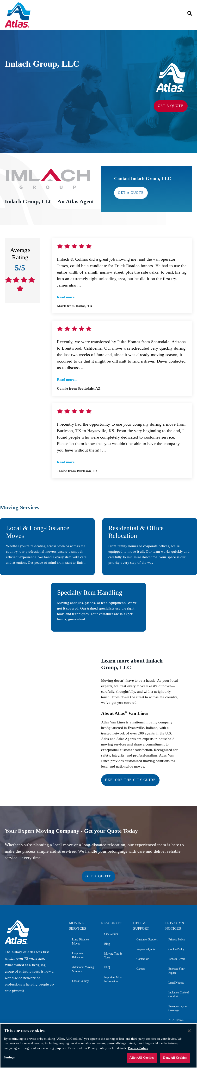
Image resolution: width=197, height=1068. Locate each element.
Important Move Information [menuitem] (113, 979)
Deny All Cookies (175, 1057)
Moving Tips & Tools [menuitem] (113, 955)
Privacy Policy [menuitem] (176, 939)
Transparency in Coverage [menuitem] (177, 1008)
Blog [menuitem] (107, 943)
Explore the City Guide (130, 780)
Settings (9, 1057)
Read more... (67, 297)
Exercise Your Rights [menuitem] (176, 970)
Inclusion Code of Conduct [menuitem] (178, 994)
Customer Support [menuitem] (146, 939)
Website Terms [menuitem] (176, 959)
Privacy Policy (138, 1048)
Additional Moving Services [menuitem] (83, 969)
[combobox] (188, 13)
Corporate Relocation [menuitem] (78, 955)
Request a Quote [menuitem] (145, 949)
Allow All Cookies (141, 1057)
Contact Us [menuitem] (142, 959)
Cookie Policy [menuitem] (176, 949)
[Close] (189, 1031)
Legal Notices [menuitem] (176, 982)
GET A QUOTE (171, 106)
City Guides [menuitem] (111, 934)
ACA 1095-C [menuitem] (176, 1020)
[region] (98, 1045)
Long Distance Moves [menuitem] (80, 941)
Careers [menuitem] (140, 968)
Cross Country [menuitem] (80, 981)
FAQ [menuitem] (107, 967)
